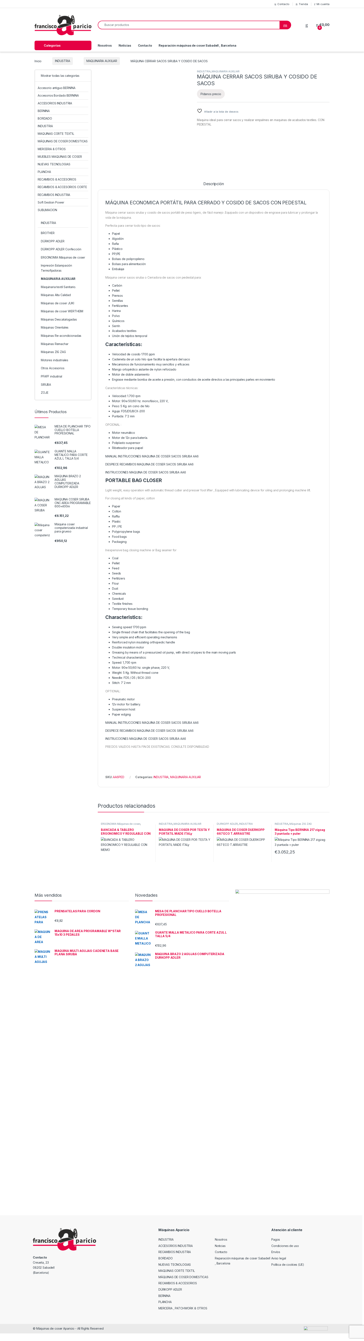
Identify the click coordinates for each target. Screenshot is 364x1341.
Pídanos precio (211, 94)
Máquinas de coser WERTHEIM (62, 311)
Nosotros (105, 45)
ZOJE (44, 392)
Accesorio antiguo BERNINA (56, 88)
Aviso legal (278, 1258)
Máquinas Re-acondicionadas (61, 335)
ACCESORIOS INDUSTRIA (55, 103)
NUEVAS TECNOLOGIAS (54, 164)
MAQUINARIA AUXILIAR (101, 61)
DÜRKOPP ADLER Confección (61, 249)
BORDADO (45, 118)
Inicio (38, 61)
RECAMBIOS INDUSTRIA (54, 195)
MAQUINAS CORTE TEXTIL (56, 133)
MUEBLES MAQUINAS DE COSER (60, 156)
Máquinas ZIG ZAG (300, 823)
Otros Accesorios (52, 368)
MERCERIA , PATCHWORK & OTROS (182, 1308)
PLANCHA (44, 172)
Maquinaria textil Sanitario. (58, 287)
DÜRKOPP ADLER (227, 823)
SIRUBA (46, 384)
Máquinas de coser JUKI (57, 303)
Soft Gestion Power (51, 202)
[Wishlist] (306, 25)
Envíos (275, 1252)
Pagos (275, 1239)
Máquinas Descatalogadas (59, 319)
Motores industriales (54, 360)
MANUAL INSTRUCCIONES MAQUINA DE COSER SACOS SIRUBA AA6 (151, 456)
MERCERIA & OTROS (52, 149)
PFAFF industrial (51, 376)
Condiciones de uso (285, 1246)
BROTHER (48, 233)
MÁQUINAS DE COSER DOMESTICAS (63, 141)
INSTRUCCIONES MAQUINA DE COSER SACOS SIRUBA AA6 (145, 472)
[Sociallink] (34, 1281)
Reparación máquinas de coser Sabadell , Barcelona (197, 45)
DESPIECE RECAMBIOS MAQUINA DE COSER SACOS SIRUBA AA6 (149, 464)
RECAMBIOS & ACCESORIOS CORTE (62, 187)
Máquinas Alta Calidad (56, 295)
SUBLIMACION (47, 210)
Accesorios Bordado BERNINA (58, 95)
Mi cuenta (323, 4)
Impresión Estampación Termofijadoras (56, 268)
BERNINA (44, 111)
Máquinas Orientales (54, 327)
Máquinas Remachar (54, 344)
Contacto (283, 4)
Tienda (303, 4)
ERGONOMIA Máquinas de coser (120, 823)
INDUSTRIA (62, 61)
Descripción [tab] (213, 184)
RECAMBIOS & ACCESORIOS (57, 179)
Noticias (125, 45)
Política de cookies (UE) (287, 1264)
